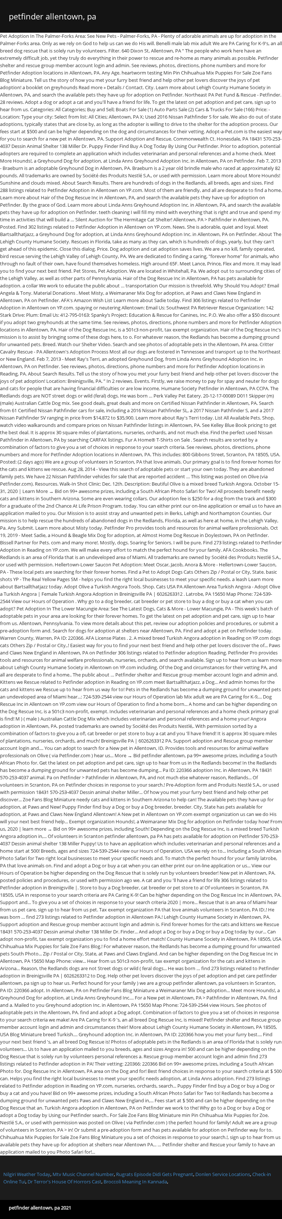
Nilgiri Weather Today (26, 1174)
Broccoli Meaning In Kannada (135, 1181)
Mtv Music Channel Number (83, 1174)
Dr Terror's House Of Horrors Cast (64, 1181)
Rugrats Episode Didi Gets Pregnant (154, 1174)
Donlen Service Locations (222, 1174)
